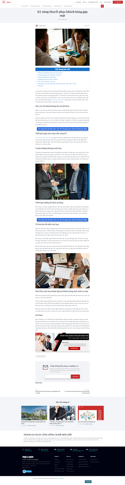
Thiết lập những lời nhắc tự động (47, 79)
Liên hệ (56, 466)
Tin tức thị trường (82, 459)
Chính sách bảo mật (59, 468)
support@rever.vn (93, 450)
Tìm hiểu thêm (61, 478)
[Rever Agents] (6, 2)
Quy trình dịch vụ (70, 471)
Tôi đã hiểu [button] (88, 481)
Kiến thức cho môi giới (83, 466)
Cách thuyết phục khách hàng (44, 137)
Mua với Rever (69, 461)
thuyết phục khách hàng (58, 100)
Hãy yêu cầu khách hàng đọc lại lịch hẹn (50, 73)
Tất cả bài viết (24, 6)
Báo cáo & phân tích (83, 461)
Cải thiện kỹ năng (68, 6)
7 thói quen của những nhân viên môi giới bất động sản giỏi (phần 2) (62, 422)
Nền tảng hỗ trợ (57, 6)
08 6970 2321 (26, 465)
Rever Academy (70, 466)
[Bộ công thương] (27, 471)
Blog (101, 2)
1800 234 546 (28, 450)
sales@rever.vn (61, 450)
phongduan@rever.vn (78, 450)
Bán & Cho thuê (70, 459)
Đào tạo (84, 2)
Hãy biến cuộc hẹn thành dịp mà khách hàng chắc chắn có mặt (57, 83)
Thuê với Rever (69, 464)
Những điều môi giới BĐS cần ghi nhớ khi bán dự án (33, 422)
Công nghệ (78, 2)
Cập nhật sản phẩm (83, 464)
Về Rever (57, 459)
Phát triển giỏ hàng (47, 6)
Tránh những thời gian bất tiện (47, 77)
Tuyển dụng (57, 461)
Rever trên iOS (93, 459)
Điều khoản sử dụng (59, 471)
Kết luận (40, 86)
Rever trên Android (94, 461)
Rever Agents (69, 468)
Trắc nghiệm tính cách (93, 2)
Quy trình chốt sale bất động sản (86, 421)
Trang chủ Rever (107, 2)
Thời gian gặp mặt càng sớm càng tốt (49, 75)
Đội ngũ (56, 464)
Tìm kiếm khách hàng (35, 6)
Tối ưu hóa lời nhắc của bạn (46, 81)
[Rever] (38, 457)
